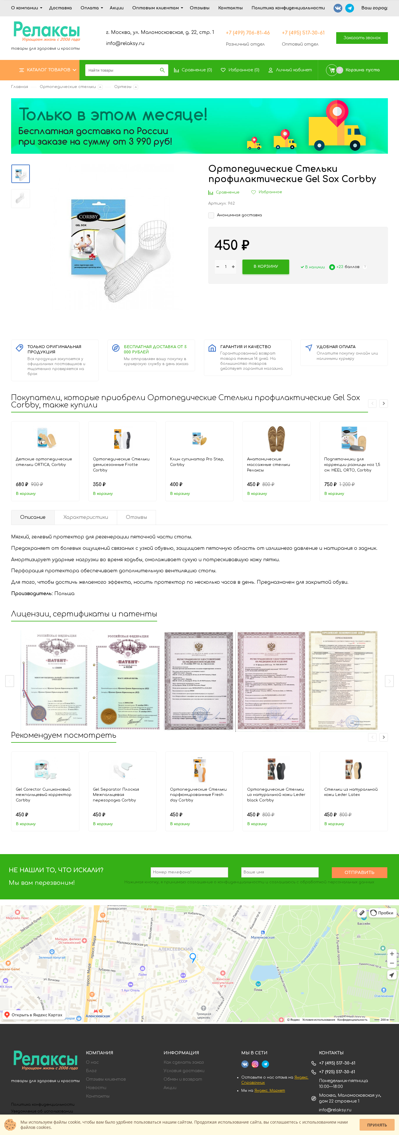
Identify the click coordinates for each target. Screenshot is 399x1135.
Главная (19, 87)
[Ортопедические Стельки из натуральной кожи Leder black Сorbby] (276, 769)
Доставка (60, 8)
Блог (91, 1071)
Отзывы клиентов (106, 1079)
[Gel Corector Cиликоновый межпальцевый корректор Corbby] (45, 769)
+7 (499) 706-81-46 (248, 33)
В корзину (26, 494)
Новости (96, 1088)
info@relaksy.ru (125, 43)
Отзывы (199, 8)
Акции (117, 8)
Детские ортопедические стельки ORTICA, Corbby (44, 462)
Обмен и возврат (183, 1079)
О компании (24, 8)
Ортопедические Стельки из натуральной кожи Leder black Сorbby (276, 794)
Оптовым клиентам (155, 8)
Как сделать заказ (184, 1062)
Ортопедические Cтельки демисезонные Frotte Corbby (121, 464)
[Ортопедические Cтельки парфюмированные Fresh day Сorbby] (199, 769)
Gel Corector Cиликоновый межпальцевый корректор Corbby (44, 794)
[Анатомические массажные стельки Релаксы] (276, 439)
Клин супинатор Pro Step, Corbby (197, 462)
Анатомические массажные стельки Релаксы (268, 464)
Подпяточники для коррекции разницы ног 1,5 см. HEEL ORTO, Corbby (352, 464)
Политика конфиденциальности (288, 8)
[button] (383, 403)
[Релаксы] (45, 1061)
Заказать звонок (362, 38)
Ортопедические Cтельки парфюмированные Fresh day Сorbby (198, 794)
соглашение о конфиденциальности (225, 882)
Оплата (90, 8)
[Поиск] (162, 70)
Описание (33, 517)
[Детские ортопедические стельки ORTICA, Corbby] (45, 439)
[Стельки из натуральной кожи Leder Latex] (354, 769)
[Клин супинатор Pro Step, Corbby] (199, 439)
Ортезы (122, 87)
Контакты (230, 8)
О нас (92, 1062)
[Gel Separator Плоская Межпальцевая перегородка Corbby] (122, 769)
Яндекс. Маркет (269, 1091)
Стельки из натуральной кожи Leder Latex (351, 792)
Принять (377, 1125)
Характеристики (85, 517)
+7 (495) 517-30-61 (303, 33)
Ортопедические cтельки (68, 87)
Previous (9, 681)
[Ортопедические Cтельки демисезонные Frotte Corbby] (122, 439)
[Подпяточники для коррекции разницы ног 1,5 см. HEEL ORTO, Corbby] (354, 439)
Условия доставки (184, 1071)
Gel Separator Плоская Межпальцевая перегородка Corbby (116, 794)
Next (389, 681)
